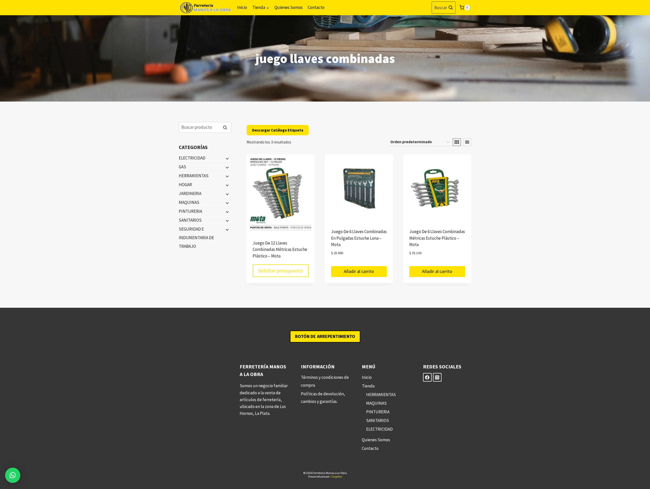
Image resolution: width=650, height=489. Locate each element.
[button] (12, 475)
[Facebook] (427, 377)
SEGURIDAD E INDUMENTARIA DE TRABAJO (196, 237)
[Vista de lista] (467, 142)
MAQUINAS (189, 202)
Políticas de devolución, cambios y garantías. (323, 397)
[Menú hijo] (226, 158)
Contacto (316, 7)
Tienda (368, 386)
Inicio (242, 7)
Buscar (226, 127)
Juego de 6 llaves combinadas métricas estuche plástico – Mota (437, 238)
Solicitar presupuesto (280, 271)
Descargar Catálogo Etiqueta (277, 130)
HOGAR (185, 184)
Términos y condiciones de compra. (325, 381)
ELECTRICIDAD (192, 158)
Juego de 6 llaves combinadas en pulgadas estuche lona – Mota (359, 238)
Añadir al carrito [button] (359, 271)
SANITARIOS (190, 220)
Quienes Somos (288, 7)
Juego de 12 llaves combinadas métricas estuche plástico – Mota (280, 249)
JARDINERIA (190, 193)
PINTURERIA (190, 211)
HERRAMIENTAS (193, 175)
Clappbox (336, 476)
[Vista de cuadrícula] (457, 142)
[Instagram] (437, 377)
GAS (182, 167)
